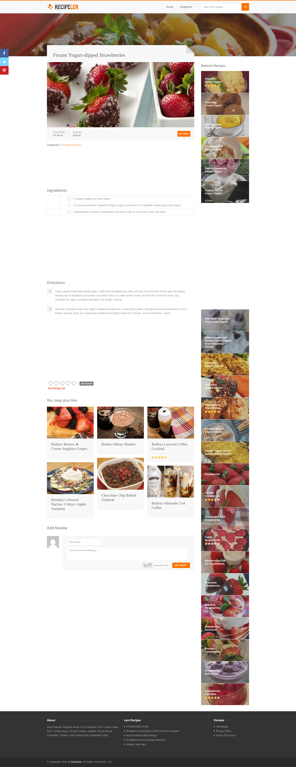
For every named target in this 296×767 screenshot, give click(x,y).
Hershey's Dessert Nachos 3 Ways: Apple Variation (68, 504)
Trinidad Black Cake (137, 726)
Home (169, 6)
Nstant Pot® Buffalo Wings (141, 735)
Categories (186, 6)
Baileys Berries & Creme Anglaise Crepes (69, 446)
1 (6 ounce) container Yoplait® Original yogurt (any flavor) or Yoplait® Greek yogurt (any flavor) (127, 205)
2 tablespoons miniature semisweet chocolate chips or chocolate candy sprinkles (119, 211)
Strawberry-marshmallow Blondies (146, 739)
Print (185, 133)
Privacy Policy (223, 731)
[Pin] (4, 70)
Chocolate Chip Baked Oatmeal (118, 497)
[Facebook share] (4, 53)
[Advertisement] (120, 167)
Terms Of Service (225, 735)
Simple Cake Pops (136, 744)
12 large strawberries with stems (91, 198)
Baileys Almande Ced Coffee (168, 505)
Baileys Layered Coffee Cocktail (170, 446)
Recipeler (76, 761)
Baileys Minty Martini (118, 444)
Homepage (222, 726)
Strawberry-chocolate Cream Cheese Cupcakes (152, 731)
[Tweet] (4, 61)
